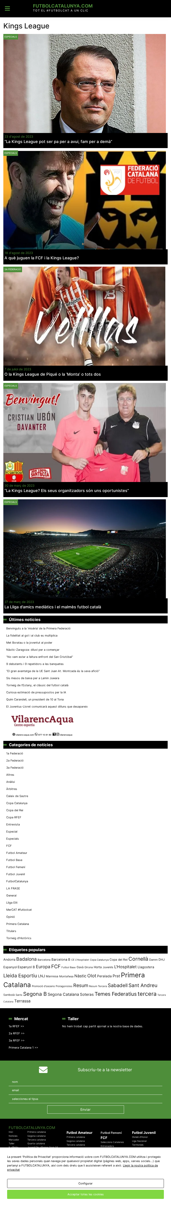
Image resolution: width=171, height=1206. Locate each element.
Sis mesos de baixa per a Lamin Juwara (32, 678)
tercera (147, 993)
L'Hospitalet (125, 966)
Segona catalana (36, 1136)
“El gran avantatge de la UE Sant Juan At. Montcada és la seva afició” (53, 671)
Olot (91, 975)
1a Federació (14, 753)
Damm (153, 959)
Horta (98, 967)
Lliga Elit (12, 902)
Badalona (26, 959)
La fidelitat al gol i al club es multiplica (31, 635)
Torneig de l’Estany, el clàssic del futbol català (37, 685)
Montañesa (66, 976)
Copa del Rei (14, 810)
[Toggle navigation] (7, 8)
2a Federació (15, 760)
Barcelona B (60, 960)
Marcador (14, 1139)
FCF (9, 845)
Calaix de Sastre (17, 796)
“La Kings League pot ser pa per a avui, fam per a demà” (58, 141)
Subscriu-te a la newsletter (105, 1069)
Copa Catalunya (16, 803)
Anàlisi (10, 782)
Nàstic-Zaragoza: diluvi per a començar (32, 649)
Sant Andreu (142, 985)
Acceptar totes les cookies (85, 1194)
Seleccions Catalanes (112, 1142)
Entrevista (13, 824)
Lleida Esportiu (20, 975)
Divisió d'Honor (140, 1137)
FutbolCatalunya (17, 881)
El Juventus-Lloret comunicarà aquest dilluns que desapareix (47, 706)
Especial (11, 831)
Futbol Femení (15, 867)
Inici (11, 1132)
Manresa (52, 976)
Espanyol (10, 967)
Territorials (137, 1144)
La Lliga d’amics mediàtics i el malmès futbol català (52, 607)
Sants (19, 994)
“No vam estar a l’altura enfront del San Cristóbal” (39, 657)
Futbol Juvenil (15, 874)
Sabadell (118, 985)
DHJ (162, 959)
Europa (43, 966)
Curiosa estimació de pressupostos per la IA (36, 692)
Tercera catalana (36, 1139)
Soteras (87, 994)
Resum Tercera (98, 986)
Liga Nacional (139, 1141)
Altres (10, 774)
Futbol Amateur (16, 853)
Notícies (13, 1136)
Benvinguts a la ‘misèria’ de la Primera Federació (38, 628)
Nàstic (80, 976)
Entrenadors (107, 1146)
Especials (10, 36)
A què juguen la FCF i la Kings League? (41, 258)
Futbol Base (14, 860)
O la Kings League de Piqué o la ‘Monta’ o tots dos (52, 374)
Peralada (104, 976)
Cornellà (138, 959)
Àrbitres (11, 789)
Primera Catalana (17, 924)
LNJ (41, 976)
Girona (88, 967)
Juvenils (108, 967)
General (11, 895)
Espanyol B (26, 967)
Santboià (9, 994)
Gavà (80, 967)
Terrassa (22, 1001)
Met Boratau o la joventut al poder (29, 642)
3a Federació (12, 269)
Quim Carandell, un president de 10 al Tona (35, 699)
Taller (11, 1143)
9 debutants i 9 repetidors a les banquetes (35, 664)
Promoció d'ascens (43, 986)
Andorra (9, 959)
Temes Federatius (116, 994)
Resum (80, 985)
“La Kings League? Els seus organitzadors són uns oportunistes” (66, 490)
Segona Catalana (63, 994)
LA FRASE (13, 888)
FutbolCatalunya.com (63, 6)
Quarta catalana (36, 1143)
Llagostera (146, 967)
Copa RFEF (13, 817)
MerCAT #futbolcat (19, 909)
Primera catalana (36, 1132)
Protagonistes (64, 986)
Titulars (11, 931)
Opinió (10, 916)
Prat (116, 976)
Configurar (85, 1183)
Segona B (35, 994)
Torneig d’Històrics (18, 938)
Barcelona (44, 959)
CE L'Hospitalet (80, 959)
